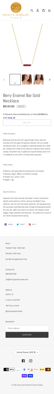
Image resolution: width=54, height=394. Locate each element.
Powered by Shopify (37, 385)
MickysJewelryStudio (23, 385)
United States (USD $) (26, 352)
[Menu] (49, 10)
